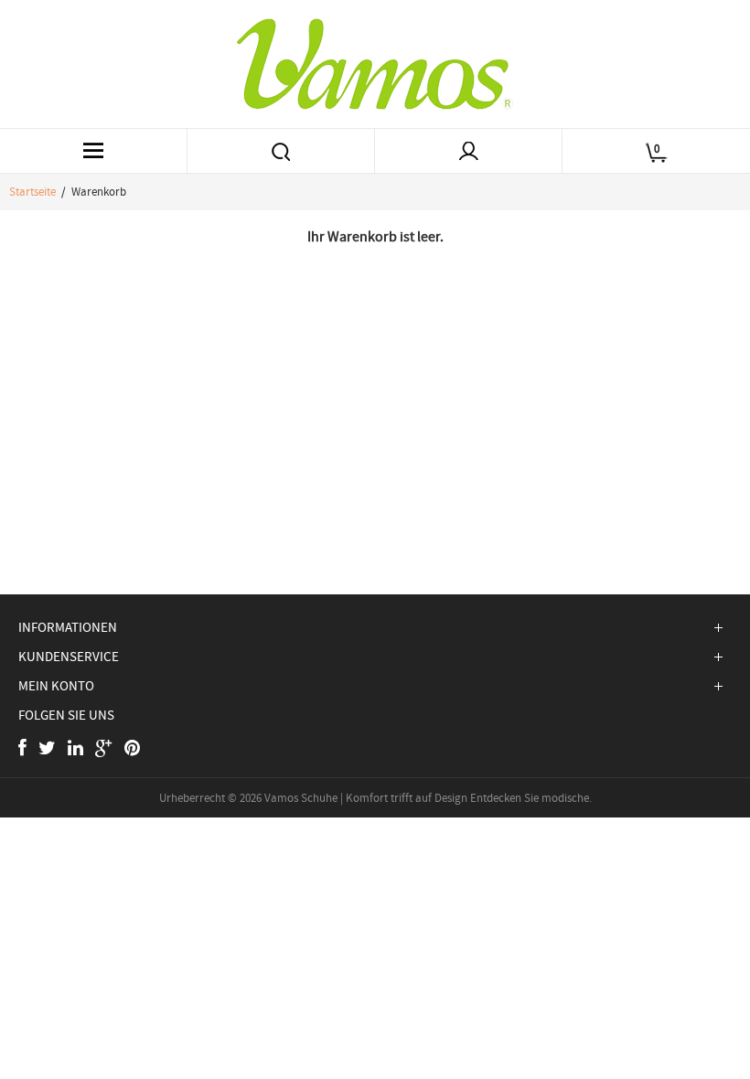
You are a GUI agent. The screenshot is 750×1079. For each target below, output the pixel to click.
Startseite (32, 191)
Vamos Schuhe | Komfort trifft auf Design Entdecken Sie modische (426, 798)
